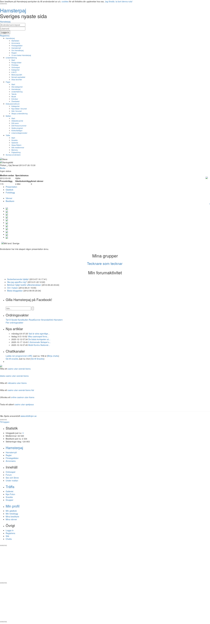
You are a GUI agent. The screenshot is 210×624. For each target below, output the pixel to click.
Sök (7, 536)
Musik (13, 96)
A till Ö (13, 72)
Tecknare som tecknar (104, 263)
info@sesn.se (131, 543)
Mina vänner (11, 519)
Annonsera (15, 43)
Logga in (10, 530)
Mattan (8, 116)
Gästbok (9, 189)
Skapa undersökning (19, 113)
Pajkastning (16, 152)
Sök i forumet (16, 111)
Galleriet (14, 142)
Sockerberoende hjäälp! (18, 279)
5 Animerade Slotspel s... (39, 342)
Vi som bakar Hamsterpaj (21, 55)
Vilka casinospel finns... (38, 336)
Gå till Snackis (37, 358)
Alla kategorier (17, 87)
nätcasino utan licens (17, 383)
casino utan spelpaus (24, 404)
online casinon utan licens (22, 397)
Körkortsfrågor (16, 130)
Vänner (9, 198)
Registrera (10, 533)
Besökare (10, 201)
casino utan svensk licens (19, 368)
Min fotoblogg (12, 513)
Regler (14, 53)
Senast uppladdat (18, 77)
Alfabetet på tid (17, 121)
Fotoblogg (10, 192)
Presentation (11, 186)
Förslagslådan (17, 45)
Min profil (12, 505)
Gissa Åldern (16, 145)
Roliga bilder (16, 62)
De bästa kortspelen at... (39, 339)
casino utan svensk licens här (21, 390)
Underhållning (11, 57)
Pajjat (8, 82)
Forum (9, 474)
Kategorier (15, 70)
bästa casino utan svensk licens (14, 375)
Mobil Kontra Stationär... (39, 345)
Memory (14, 150)
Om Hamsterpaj (17, 50)
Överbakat (15, 101)
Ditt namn (15, 123)
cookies (65, 1)
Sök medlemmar (17, 147)
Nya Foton (10, 494)
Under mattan (12, 480)
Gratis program (17, 128)
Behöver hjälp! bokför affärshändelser (24, 284)
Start (13, 60)
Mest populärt (16, 74)
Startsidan (15, 40)
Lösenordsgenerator (19, 133)
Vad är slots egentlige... (39, 333)
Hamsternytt (16, 48)
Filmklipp (14, 65)
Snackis (14, 140)
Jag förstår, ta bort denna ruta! (118, 1)
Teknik (13, 94)
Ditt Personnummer (18, 125)
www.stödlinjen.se (29, 416)
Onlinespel (15, 67)
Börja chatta (53, 355)
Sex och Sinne (12, 477)
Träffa (8, 135)
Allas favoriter (16, 79)
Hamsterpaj (10, 38)
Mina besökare (12, 516)
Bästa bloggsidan (15, 290)
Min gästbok (11, 510)
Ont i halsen (12, 287)
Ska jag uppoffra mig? (17, 282)
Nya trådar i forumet (19, 108)
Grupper (9, 499)
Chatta (9, 538)
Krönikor (14, 99)
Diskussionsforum (13, 104)
